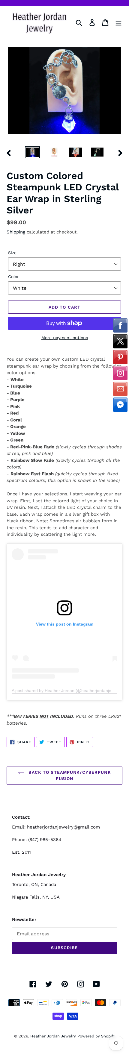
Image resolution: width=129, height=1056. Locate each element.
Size (12, 252)
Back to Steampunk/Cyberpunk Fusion (69, 775)
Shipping (16, 232)
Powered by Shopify (96, 1036)
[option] (32, 153)
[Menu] (118, 22)
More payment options (64, 337)
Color (13, 276)
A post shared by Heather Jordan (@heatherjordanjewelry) (67, 690)
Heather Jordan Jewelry (53, 1036)
